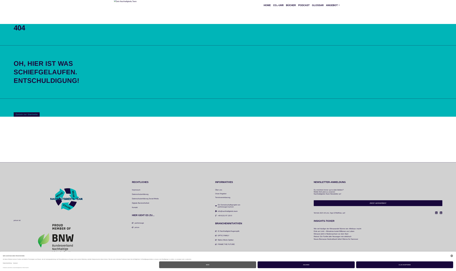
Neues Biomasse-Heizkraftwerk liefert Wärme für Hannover (336, 239)
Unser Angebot (220, 194)
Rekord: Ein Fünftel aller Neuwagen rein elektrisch (332, 236)
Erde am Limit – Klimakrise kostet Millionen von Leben (334, 231)
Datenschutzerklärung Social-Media (145, 199)
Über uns (218, 190)
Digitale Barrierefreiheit (140, 203)
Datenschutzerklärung (140, 194)
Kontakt (135, 207)
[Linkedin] (436, 212)
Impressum (136, 190)
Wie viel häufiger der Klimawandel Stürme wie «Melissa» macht (337, 229)
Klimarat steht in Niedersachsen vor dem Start (331, 234)
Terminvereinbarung (222, 197)
